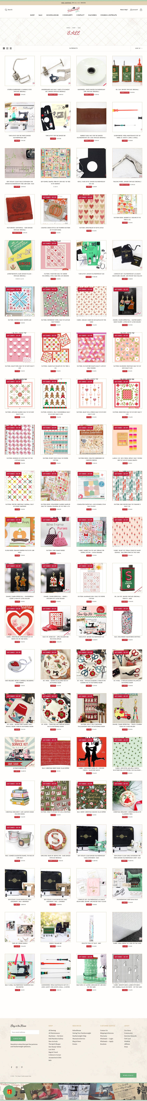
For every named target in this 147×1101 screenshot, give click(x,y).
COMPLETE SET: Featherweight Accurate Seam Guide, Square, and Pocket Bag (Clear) (91, 900)
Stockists (103, 1044)
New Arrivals (53, 1041)
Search (8, 10)
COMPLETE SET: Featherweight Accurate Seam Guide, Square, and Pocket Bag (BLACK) (127, 274)
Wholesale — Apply (106, 1041)
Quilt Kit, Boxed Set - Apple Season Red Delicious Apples (55, 637)
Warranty (103, 1036)
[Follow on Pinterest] (22, 1067)
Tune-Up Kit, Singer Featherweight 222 (91, 273)
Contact (80, 15)
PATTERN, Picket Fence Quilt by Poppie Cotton (55, 459)
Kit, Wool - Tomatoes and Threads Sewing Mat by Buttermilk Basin (56, 725)
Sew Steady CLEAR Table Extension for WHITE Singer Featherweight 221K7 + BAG (127, 856)
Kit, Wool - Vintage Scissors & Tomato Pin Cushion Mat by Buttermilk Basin (91, 681)
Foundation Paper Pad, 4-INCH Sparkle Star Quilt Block (91, 505)
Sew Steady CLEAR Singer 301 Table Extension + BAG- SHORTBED (19, 900)
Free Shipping (66, 2)
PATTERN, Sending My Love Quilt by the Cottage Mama (20, 459)
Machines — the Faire (56, 1036)
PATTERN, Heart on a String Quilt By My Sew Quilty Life (91, 413)
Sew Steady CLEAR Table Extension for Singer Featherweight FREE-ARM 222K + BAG (19, 182)
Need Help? (124, 9)
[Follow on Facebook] (11, 1067)
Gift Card (127, 1039)
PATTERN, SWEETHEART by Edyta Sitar (91, 227)
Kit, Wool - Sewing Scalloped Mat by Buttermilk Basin (55, 681)
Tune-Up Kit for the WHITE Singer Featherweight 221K (20, 136)
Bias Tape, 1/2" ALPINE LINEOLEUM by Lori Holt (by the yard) (91, 986)
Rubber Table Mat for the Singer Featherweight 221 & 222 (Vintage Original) (91, 136)
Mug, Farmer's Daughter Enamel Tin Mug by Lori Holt (19, 856)
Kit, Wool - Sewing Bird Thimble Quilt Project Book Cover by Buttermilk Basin (19, 725)
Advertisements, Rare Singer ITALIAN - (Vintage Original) (19, 274)
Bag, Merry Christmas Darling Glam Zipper (91, 812)
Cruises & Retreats (108, 15)
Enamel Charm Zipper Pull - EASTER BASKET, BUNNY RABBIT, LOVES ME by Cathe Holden (127, 321)
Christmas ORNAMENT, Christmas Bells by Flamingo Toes (127, 813)
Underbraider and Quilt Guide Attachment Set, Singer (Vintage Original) (56, 90)
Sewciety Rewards (130, 1036)
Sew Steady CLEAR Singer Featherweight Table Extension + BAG (91, 856)
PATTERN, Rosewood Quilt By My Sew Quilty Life (127, 413)
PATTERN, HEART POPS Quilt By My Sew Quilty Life (19, 367)
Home (68, 27)
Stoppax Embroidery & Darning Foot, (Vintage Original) (20, 90)
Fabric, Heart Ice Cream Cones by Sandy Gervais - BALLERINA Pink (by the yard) (127, 551)
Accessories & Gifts (55, 1057)
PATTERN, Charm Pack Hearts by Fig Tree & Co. (56, 367)
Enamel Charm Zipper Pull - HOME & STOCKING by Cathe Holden (55, 597)
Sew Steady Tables (55, 1047)
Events (74, 1044)
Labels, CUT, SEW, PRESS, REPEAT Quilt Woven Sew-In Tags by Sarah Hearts (127, 459)
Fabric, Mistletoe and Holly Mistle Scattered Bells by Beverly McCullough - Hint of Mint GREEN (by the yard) (127, 769)
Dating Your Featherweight (81, 1033)
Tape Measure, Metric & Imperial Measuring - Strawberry (19, 681)
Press (126, 1047)
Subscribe (18, 1038)
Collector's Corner (55, 1055)
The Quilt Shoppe (54, 1044)
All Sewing (52, 1030)
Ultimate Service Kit (19, 768)
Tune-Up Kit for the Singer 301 (56, 135)
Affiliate (127, 1044)
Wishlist (127, 1041)
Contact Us (104, 1030)
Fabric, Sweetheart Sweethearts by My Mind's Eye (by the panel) (20, 637)
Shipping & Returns (107, 1033)
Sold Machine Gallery (56, 1039)
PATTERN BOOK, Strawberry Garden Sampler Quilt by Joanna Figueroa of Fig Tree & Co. (55, 505)
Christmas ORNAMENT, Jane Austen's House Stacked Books (20, 813)
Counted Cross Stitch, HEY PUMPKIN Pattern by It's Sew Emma (55, 228)
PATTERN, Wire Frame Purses (55, 550)
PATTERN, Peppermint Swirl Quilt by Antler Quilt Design (55, 321)
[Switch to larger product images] (4, 48)
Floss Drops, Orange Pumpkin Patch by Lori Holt (19, 551)
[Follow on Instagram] (17, 1067)
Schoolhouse (52, 15)
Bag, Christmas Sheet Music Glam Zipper (55, 768)
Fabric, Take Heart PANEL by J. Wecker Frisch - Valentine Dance (91, 769)
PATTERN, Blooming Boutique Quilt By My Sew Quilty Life (127, 367)
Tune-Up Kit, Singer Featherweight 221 (91, 636)
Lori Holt (52, 1049)
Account (135, 9)
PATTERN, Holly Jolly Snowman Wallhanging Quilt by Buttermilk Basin (91, 725)
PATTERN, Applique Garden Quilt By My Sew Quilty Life (20, 413)
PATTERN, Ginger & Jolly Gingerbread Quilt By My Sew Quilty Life (55, 413)
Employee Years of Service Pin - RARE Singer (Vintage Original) (55, 856)
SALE (79, 27)
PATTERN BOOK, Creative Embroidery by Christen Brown (91, 459)
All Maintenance (54, 1033)
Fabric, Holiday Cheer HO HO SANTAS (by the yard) (91, 321)
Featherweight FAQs (79, 1036)
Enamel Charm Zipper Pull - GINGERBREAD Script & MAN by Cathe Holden (19, 597)
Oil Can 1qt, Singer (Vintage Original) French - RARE (127, 597)
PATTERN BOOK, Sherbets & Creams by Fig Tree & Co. (127, 218)
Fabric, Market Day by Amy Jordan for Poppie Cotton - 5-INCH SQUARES (91, 551)
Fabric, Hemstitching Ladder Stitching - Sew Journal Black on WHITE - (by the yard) (127, 986)
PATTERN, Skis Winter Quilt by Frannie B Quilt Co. (127, 505)
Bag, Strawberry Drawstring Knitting (127, 636)
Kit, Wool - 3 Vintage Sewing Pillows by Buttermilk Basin (127, 681)
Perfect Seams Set (55, 943)
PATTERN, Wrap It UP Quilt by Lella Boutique (55, 812)
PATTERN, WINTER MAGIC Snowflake (19, 320)
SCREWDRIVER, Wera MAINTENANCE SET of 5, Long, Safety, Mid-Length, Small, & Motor (56, 986)
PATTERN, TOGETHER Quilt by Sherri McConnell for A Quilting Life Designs (55, 274)
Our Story (127, 1030)
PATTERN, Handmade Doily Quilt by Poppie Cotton (91, 597)
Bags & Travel (53, 1052)
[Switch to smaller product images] (7, 48)
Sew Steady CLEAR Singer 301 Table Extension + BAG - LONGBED (55, 900)
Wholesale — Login (106, 1039)
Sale (40, 15)
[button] (20, 87)
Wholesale (128, 1075)
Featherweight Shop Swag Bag (127, 899)
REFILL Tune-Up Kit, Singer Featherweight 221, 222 (91, 182)
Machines (92, 15)
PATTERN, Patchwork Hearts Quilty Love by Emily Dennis (91, 367)
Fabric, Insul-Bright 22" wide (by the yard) (127, 943)
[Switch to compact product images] (11, 48)
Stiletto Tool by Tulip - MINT (91, 943)
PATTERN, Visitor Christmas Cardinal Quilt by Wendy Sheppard (20, 505)
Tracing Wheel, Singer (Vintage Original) (127, 181)
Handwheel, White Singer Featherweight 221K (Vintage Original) (91, 90)
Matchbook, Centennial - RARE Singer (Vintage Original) (19, 228)
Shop (32, 15)
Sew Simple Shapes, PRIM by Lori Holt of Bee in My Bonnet (55, 182)
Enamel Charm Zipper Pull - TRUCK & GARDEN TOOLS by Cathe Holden (127, 725)
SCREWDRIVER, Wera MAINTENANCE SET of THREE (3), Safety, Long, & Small (127, 136)
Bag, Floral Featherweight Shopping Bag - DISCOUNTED (19, 986)
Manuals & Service (78, 1039)
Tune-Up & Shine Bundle (19, 943)
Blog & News (76, 1041)
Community (67, 15)
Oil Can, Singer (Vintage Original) (127, 89)
